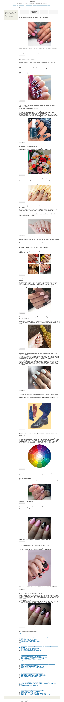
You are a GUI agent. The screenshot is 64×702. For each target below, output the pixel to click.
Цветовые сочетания (53, 11)
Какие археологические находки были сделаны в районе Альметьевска (33, 688)
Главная (14, 5)
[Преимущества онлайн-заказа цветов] (39, 162)
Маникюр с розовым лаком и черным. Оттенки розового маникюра (36, 473)
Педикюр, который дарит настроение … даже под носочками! (31, 656)
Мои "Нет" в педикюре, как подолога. (27, 663)
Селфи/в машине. (23, 635)
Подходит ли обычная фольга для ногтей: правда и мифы (31, 685)
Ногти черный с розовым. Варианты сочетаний (31, 507)
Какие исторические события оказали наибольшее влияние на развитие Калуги (34, 657)
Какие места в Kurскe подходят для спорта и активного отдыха (31, 672)
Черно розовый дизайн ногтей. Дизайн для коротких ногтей (34, 545)
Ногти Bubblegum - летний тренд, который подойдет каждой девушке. (33, 674)
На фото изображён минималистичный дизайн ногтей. (30, 648)
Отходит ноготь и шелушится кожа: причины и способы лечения (32, 673)
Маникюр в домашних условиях (40, 5)
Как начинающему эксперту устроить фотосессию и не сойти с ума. (32, 690)
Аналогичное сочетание (44, 11)
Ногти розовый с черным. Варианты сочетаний (31, 593)
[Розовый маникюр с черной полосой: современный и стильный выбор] (39, 87)
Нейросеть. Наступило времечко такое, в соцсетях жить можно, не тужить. (33, 666)
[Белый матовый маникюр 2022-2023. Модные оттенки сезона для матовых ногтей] (39, 300)
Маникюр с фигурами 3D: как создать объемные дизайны (30, 691)
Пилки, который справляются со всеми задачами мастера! (31, 650)
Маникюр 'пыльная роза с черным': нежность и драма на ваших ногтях (33, 667)
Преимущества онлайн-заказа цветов (28, 146)
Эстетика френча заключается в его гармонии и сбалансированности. (33, 681)
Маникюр (32, 2)
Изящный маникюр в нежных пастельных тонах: (29, 649)
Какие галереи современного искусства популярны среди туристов (32, 669)
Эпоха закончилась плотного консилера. (27, 633)
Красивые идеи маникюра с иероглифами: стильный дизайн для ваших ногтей (34, 654)
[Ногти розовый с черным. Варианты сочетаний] (39, 614)
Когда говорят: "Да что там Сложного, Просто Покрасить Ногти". (32, 645)
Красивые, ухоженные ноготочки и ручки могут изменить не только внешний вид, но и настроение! (38, 664)
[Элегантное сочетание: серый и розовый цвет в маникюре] (39, 34)
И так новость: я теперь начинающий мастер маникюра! (30, 670)
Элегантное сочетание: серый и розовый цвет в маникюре (33, 17)
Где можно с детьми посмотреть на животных (28, 687)
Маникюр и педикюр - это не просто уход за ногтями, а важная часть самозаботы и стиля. (36, 677)
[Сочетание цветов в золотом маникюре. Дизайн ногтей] (39, 193)
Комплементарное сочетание (34, 12)
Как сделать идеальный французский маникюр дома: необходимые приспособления (35, 694)
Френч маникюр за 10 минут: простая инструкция (29, 692)
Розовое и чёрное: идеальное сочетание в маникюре (30, 665)
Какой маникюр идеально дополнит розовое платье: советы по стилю (33, 660)
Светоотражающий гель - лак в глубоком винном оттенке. (30, 641)
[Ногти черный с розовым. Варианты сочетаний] (39, 528)
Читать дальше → (22, 55)
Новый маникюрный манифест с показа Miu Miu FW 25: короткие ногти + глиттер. (35, 682)
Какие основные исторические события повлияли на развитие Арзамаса (33, 675)
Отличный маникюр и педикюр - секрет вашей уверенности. (31, 659)
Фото (49, 5)
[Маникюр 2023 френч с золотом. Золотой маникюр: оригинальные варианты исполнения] (39, 226)
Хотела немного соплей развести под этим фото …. (30, 661)
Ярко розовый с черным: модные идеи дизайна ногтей (30, 668)
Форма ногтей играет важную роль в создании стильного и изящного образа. (34, 655)
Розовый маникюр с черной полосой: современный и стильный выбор (37, 62)
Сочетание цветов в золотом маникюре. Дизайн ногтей (33, 179)
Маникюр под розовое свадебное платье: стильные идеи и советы (32, 658)
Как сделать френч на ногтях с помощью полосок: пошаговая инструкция (33, 693)
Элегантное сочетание (24, 11)
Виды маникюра (20, 5)
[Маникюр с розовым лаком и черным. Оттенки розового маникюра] (39, 492)
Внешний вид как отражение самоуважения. (28, 640)
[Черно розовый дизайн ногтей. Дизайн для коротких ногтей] (39, 568)
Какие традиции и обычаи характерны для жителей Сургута (31, 676)
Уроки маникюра (28, 5)
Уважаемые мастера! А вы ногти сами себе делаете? (29, 639)
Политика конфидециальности (24, 699)
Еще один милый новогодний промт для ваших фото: (29, 642)
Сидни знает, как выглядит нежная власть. (27, 634)
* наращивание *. (23, 643)
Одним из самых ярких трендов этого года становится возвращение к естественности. (36, 686)
